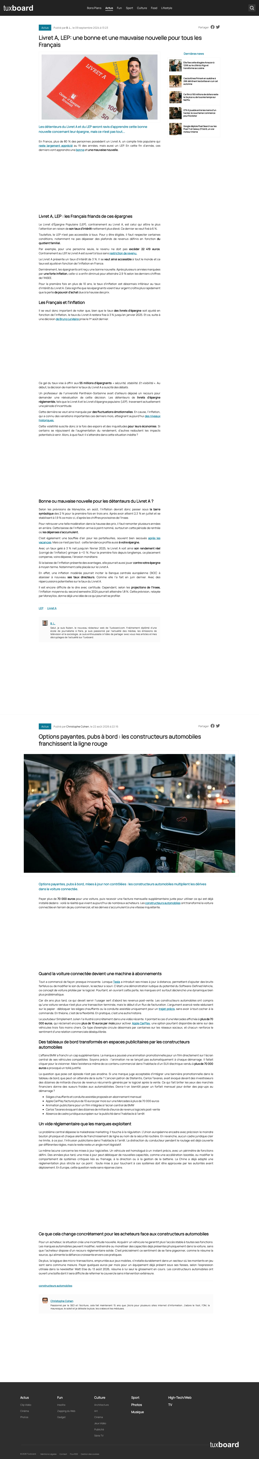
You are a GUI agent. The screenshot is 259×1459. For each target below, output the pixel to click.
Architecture (101, 1404)
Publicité (99, 1429)
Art (96, 1411)
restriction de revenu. (123, 253)
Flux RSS (74, 1454)
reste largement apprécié (56, 146)
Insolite (61, 1404)
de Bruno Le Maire (67, 319)
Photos (24, 1417)
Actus (109, 8)
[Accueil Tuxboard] (18, 8)
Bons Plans (94, 8)
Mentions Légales (49, 1454)
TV (170, 1405)
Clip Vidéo (25, 1404)
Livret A (52, 608)
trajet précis (166, 1009)
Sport (129, 8)
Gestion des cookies (90, 1454)
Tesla (116, 982)
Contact (63, 1454)
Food (154, 8)
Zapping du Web (66, 1411)
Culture (142, 8)
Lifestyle (166, 8)
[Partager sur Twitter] (217, 27)
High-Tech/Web (180, 1397)
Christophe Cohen (77, 726)
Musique (137, 1412)
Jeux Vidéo (100, 1423)
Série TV (98, 1435)
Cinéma (24, 1411)
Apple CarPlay (141, 1023)
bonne (80, 150)
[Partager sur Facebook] (212, 27)
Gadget (61, 1417)
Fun (119, 8)
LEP (41, 608)
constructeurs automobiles (162, 903)
